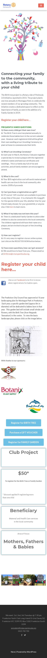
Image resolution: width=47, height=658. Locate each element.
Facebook (21, 280)
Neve (13, 652)
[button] (4, 580)
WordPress (31, 652)
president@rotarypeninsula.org (23, 628)
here (12, 207)
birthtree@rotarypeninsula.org (16, 254)
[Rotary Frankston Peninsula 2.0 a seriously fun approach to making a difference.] (9, 5)
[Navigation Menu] (41, 5)
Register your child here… (15, 119)
